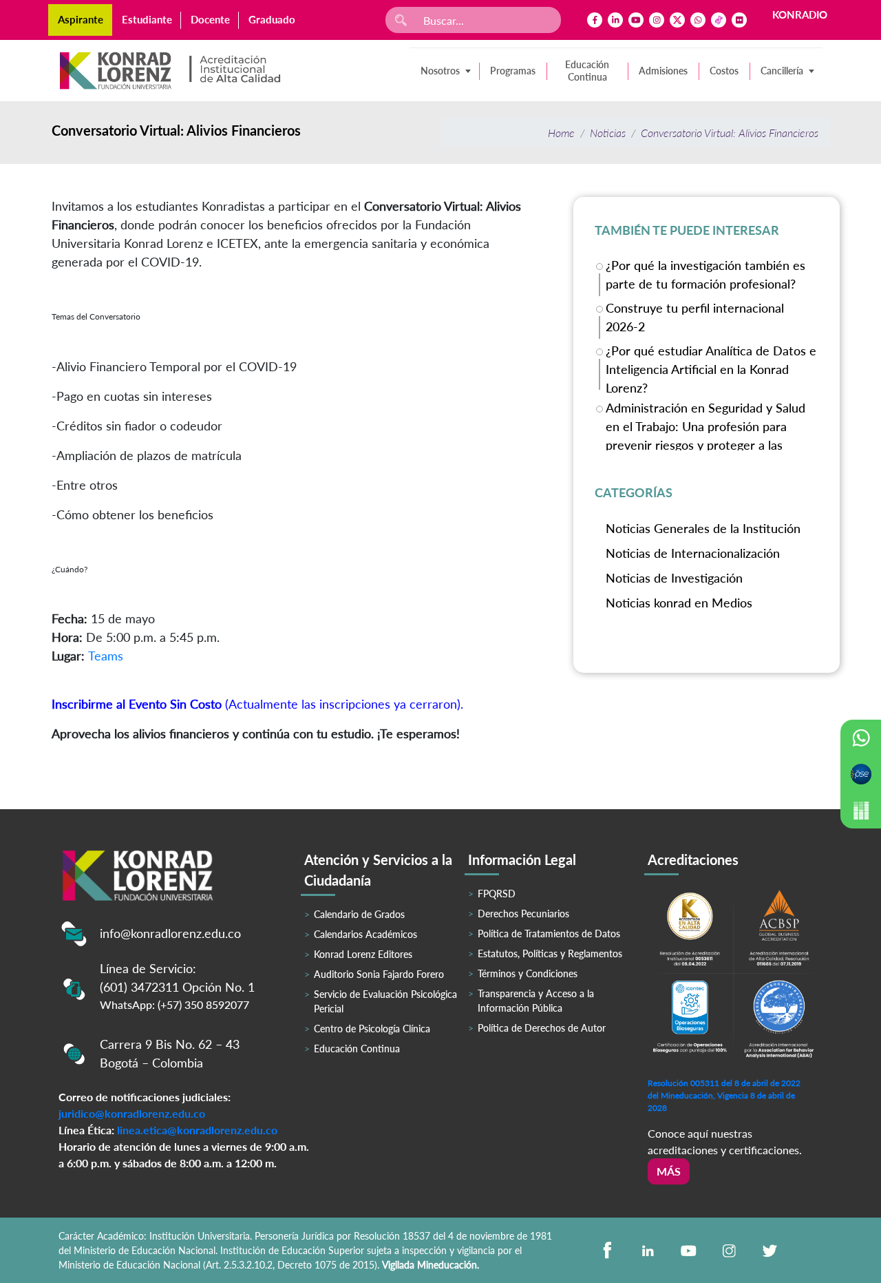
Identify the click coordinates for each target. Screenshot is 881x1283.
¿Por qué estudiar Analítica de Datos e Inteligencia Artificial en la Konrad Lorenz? (711, 368)
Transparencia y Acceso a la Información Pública (536, 1001)
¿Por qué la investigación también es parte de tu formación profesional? (705, 274)
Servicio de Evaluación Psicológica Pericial (385, 1001)
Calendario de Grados (359, 914)
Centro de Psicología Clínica (372, 1028)
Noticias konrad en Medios (679, 602)
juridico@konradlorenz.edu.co (132, 1113)
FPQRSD (497, 893)
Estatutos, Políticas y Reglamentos (550, 953)
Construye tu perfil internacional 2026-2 (695, 317)
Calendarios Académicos (365, 934)
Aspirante (80, 19)
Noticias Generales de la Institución (703, 528)
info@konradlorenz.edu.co (170, 933)
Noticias (608, 132)
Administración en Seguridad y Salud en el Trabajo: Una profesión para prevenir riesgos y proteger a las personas (705, 425)
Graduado (271, 19)
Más (669, 1171)
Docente (210, 19)
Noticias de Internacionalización (693, 553)
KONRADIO (799, 14)
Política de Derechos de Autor (542, 1028)
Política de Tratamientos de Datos (549, 933)
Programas (512, 70)
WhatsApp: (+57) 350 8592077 (174, 1004)
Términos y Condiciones (527, 973)
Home (561, 132)
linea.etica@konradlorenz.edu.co (197, 1129)
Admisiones (663, 70)
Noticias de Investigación (674, 577)
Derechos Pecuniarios (523, 913)
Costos (724, 70)
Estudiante (147, 19)
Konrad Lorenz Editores (363, 954)
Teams (105, 655)
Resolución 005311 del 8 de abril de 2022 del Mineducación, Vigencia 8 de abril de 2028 (724, 1095)
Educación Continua (587, 71)
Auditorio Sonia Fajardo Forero (379, 974)
